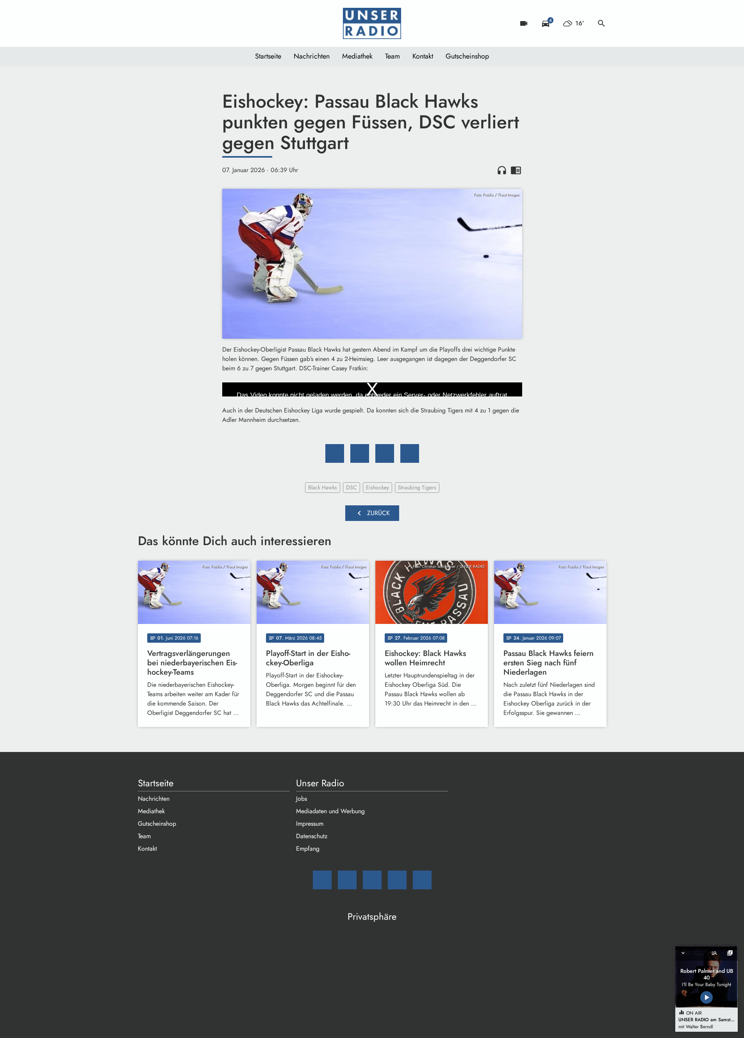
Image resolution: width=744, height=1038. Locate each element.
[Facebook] (161, 23)
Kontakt (422, 56)
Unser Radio (320, 783)
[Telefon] (192, 23)
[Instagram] (177, 23)
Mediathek (357, 56)
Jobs (301, 798)
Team (392, 56)
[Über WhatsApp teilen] (384, 453)
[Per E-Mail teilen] (409, 453)
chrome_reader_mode (515, 170)
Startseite (268, 56)
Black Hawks (322, 487)
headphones (501, 170)
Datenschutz (311, 836)
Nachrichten (312, 56)
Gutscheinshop (467, 56)
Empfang (307, 848)
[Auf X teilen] (359, 453)
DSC (351, 487)
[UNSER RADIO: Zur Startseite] (372, 23)
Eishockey (377, 487)
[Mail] (145, 23)
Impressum (309, 823)
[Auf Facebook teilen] (334, 453)
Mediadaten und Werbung (330, 811)
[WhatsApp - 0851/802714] (208, 23)
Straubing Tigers (417, 487)
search (601, 23)
